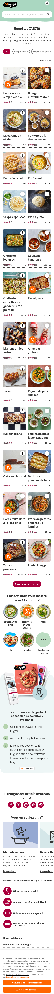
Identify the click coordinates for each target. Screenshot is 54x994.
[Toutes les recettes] (43, 643)
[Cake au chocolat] (14, 470)
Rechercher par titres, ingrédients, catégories (27, 14)
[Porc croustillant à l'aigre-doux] (14, 514)
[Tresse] (14, 385)
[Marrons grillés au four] (14, 342)
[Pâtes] (43, 616)
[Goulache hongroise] (39, 249)
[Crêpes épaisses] (14, 208)
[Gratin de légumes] (14, 249)
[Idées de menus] (20, 847)
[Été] (10, 643)
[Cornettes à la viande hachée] (39, 129)
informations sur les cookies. (17, 977)
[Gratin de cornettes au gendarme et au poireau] (14, 296)
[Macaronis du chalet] (14, 129)
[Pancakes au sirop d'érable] (14, 87)
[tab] (27, 938)
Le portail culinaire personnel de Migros (21, 880)
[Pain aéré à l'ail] (14, 170)
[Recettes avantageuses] (27, 616)
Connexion (29, 768)
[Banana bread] (14, 427)
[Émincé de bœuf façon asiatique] (39, 427)
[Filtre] (6, 51)
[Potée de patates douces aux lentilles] (39, 514)
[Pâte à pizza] (39, 208)
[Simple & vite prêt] (10, 616)
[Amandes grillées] (39, 342)
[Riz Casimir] (39, 170)
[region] (27, 972)
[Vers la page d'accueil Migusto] (10, 3)
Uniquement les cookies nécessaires (27, 982)
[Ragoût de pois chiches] (39, 385)
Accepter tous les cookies (26, 989)
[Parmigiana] (39, 296)
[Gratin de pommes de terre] (39, 470)
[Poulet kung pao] (39, 559)
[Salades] (27, 643)
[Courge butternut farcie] (39, 87)
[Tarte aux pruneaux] (14, 559)
